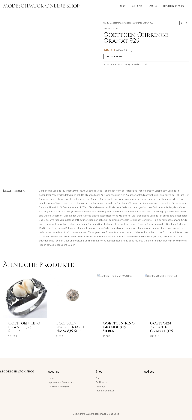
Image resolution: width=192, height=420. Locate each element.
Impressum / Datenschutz (61, 382)
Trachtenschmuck (105, 390)
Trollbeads (101, 382)
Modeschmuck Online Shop (41, 5)
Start (106, 23)
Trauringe (100, 386)
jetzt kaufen (115, 56)
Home (51, 378)
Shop (98, 378)
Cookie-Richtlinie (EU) (58, 386)
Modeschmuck (116, 23)
